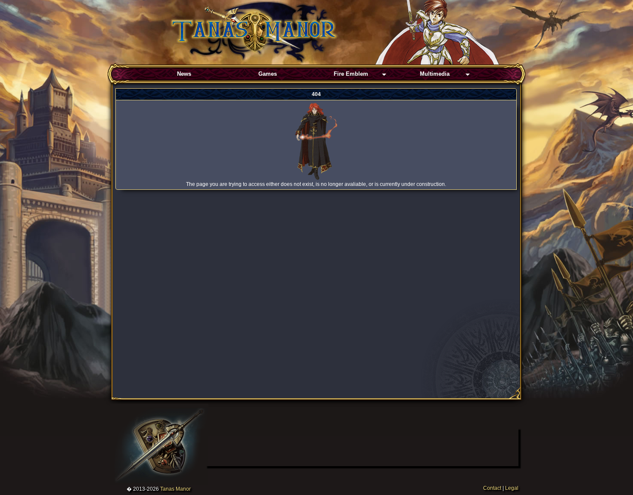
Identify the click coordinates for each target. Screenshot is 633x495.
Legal (511, 488)
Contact (492, 488)
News (184, 74)
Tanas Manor (175, 489)
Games (267, 74)
